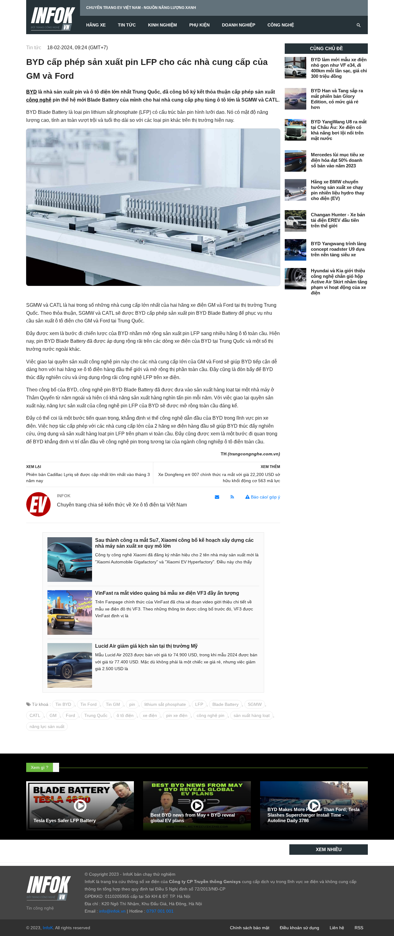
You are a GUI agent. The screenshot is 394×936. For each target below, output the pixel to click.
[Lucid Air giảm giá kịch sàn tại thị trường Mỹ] (69, 664)
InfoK (48, 927)
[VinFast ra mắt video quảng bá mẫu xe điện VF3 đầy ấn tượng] (69, 612)
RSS (359, 927)
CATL (35, 715)
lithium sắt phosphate (165, 704)
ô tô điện (125, 715)
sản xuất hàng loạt (252, 715)
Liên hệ (337, 927)
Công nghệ (280, 24)
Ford (70, 715)
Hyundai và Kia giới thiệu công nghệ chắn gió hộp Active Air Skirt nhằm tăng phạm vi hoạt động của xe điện (339, 281)
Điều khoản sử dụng (299, 927)
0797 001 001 (160, 911)
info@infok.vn (112, 911)
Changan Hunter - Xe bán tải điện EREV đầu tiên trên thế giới (338, 220)
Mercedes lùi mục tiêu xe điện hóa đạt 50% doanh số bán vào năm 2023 (337, 160)
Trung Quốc (95, 715)
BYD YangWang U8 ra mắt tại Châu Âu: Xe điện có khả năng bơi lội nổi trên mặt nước (339, 130)
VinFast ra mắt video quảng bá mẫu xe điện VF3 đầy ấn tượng (167, 593)
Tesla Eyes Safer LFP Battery (65, 820)
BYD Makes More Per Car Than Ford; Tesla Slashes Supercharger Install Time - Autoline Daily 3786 (313, 815)
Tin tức (127, 24)
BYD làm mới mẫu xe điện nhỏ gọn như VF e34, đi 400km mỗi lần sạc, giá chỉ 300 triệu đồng (339, 68)
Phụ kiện (199, 24)
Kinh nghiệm (162, 24)
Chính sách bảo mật (249, 927)
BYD (31, 91)
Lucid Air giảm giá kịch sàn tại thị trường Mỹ (146, 646)
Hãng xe (96, 24)
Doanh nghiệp (238, 24)
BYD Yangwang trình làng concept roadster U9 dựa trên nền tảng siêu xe (338, 249)
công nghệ (38, 99)
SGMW (255, 704)
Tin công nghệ (40, 908)
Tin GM (113, 704)
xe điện (150, 715)
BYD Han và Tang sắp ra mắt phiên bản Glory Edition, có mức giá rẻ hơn (337, 99)
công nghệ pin (210, 715)
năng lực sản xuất (47, 726)
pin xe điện (176, 715)
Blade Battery (225, 704)
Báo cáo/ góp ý (265, 496)
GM (53, 715)
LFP (199, 704)
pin (132, 704)
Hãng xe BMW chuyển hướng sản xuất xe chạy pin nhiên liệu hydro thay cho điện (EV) (337, 190)
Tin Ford (88, 704)
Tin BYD (63, 704)
